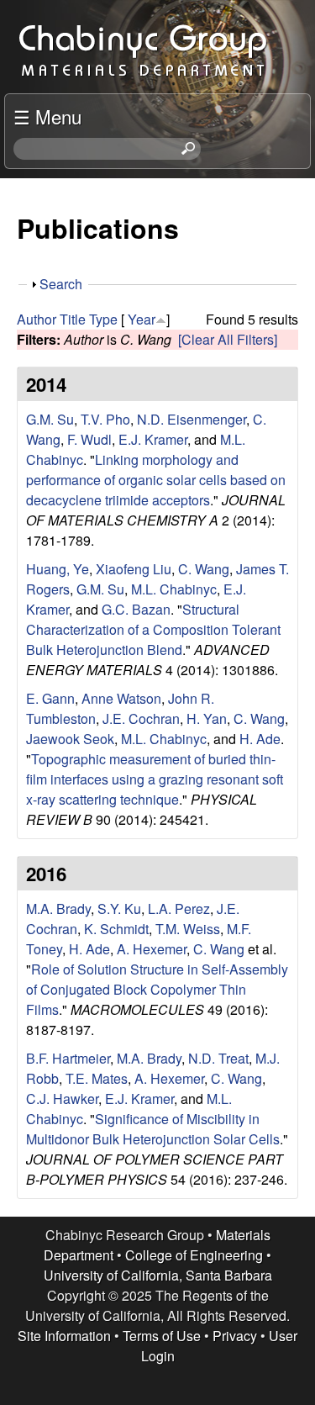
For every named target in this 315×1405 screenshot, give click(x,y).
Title (73, 319)
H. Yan (206, 718)
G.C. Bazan (136, 609)
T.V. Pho (105, 419)
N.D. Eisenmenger (191, 419)
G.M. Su (50, 419)
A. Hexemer (151, 949)
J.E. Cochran (141, 718)
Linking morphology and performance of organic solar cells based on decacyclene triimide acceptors (156, 480)
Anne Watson (121, 698)
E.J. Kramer (152, 439)
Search (60, 283)
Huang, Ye (57, 568)
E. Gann (50, 698)
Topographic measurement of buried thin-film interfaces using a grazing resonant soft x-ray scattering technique (154, 779)
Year (141, 319)
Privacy (235, 1335)
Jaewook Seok (70, 738)
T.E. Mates (97, 1078)
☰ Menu (47, 116)
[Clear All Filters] (227, 339)
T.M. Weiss (187, 928)
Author (36, 319)
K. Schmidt (116, 928)
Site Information (64, 1335)
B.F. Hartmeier (68, 1058)
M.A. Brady (58, 908)
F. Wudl (89, 439)
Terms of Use (162, 1335)
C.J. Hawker (62, 1098)
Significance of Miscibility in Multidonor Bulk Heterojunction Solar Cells (153, 1129)
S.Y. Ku (119, 908)
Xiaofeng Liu (133, 568)
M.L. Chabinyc (174, 589)
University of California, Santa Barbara (158, 1275)
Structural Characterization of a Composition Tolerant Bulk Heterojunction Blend (153, 629)
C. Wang (203, 568)
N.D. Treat (218, 1058)
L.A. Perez (179, 908)
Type (103, 319)
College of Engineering (194, 1255)
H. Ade (260, 738)
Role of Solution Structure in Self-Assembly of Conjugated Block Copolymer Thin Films (157, 989)
